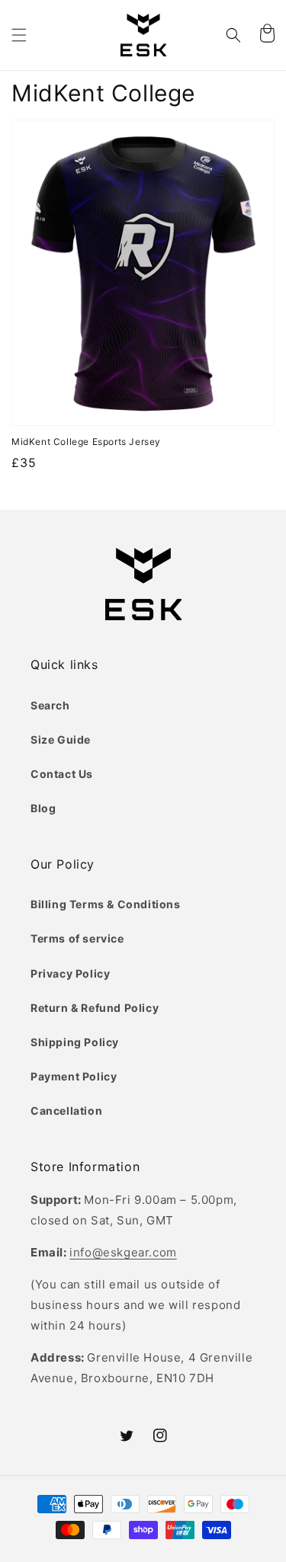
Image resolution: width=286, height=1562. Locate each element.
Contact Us (62, 773)
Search (50, 705)
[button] (19, 35)
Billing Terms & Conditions (106, 904)
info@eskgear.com (123, 1252)
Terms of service (77, 938)
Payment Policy (74, 1076)
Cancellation (66, 1110)
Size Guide (61, 739)
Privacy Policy (70, 973)
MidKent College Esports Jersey (86, 441)
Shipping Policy (75, 1041)
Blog (43, 808)
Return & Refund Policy (95, 1007)
